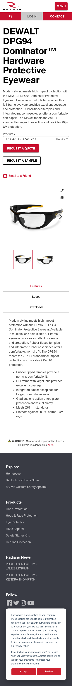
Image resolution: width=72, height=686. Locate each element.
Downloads (36, 307)
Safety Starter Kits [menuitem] (18, 535)
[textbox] (36, 139)
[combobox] (36, 138)
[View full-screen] (62, 191)
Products (9, 134)
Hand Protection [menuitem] (17, 509)
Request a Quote (21, 148)
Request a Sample (22, 160)
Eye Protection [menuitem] (15, 522)
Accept (23, 671)
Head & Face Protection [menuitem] (21, 515)
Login (32, 16)
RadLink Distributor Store (22, 480)
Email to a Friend (19, 175)
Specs (36, 296)
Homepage (13, 473)
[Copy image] (62, 198)
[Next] (60, 217)
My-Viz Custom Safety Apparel (26, 486)
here (50, 444)
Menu (61, 6)
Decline (49, 671)
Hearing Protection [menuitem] (18, 542)
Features (36, 286)
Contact (57, 16)
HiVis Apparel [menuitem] (15, 528)
